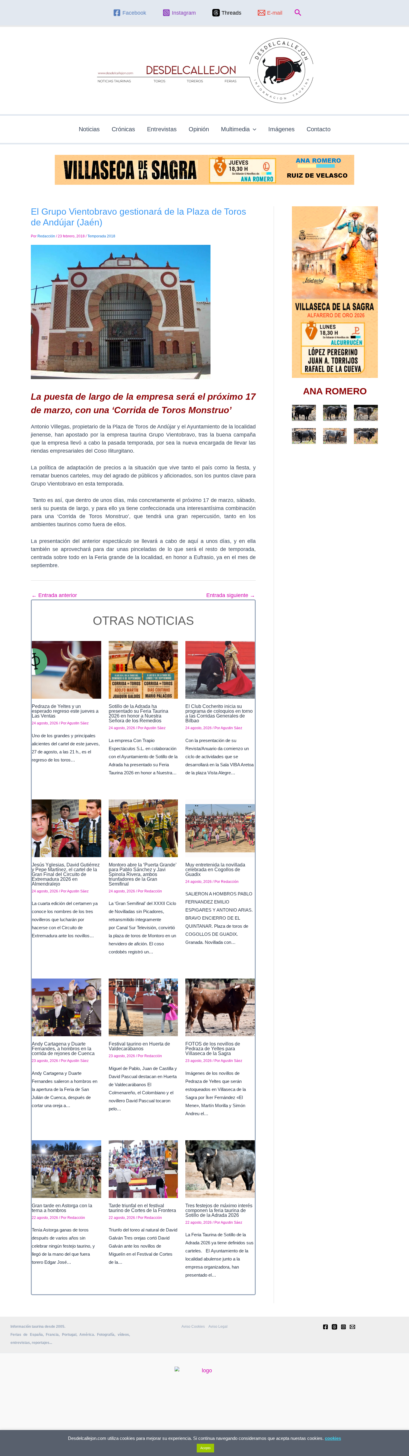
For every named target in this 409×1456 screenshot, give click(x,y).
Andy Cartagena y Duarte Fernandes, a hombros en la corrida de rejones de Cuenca (63, 1048)
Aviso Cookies (193, 1326)
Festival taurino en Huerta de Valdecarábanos (139, 1046)
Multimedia (235, 129)
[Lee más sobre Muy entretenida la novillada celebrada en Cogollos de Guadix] (220, 828)
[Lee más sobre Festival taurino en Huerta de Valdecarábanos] (143, 1007)
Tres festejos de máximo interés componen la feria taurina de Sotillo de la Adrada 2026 (218, 1210)
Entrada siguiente (230, 595)
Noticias (89, 129)
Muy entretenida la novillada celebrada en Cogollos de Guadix (215, 869)
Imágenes (281, 129)
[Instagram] (343, 1327)
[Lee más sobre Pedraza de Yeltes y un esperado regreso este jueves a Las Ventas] (66, 670)
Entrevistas (162, 129)
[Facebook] (325, 1327)
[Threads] (334, 1327)
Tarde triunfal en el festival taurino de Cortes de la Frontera (142, 1208)
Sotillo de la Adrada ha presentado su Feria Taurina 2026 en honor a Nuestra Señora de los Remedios (138, 713)
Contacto (319, 129)
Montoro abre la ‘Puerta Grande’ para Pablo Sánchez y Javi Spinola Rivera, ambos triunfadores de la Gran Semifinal (142, 874)
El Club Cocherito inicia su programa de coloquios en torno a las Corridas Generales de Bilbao (219, 713)
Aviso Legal (218, 1326)
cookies (333, 1438)
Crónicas (123, 129)
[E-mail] (352, 1327)
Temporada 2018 (101, 236)
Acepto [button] (205, 1448)
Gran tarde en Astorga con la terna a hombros (62, 1208)
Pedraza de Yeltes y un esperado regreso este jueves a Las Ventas (65, 711)
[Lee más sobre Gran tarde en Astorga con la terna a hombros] (66, 1169)
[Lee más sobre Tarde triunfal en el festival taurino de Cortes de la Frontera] (143, 1169)
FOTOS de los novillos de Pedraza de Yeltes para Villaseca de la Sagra (212, 1048)
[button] (298, 13)
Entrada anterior (54, 595)
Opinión (199, 129)
